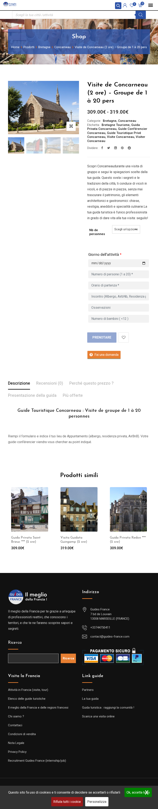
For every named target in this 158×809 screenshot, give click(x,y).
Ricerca (15, 643)
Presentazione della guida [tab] (32, 395)
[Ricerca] (141, 15)
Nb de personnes (97, 232)
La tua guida (90, 699)
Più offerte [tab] (73, 395)
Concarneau (127, 121)
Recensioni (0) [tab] (49, 383)
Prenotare (101, 337)
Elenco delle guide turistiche (26, 699)
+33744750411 (100, 627)
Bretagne (109, 121)
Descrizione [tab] (19, 383)
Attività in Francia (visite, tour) (28, 690)
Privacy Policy (17, 752)
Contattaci (15, 725)
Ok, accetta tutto (138, 792)
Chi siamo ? (16, 716)
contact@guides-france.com (109, 636)
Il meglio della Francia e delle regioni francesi (38, 707)
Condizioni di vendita (22, 734)
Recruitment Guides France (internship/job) (37, 760)
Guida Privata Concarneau (113, 127)
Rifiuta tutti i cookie (67, 802)
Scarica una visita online (98, 716)
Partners (88, 690)
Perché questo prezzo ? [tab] (91, 383)
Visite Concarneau (120, 137)
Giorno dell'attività (104, 254)
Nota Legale (16, 743)
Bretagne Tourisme (116, 125)
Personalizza (96, 802)
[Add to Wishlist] (123, 337)
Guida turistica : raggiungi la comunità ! (108, 707)
